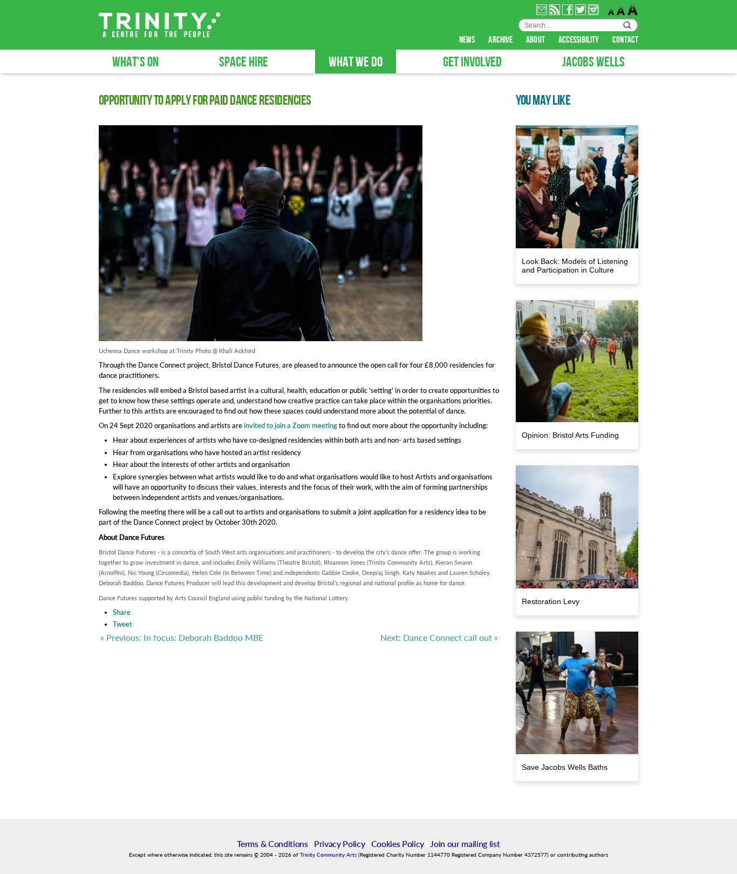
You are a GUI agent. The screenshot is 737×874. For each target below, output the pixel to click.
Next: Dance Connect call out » (439, 637)
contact (625, 40)
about (536, 40)
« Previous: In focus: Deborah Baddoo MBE (181, 637)
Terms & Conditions (272, 843)
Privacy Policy (339, 843)
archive (501, 40)
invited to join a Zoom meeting (290, 425)
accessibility (579, 40)
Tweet (122, 624)
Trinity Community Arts (329, 855)
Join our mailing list (465, 843)
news (468, 40)
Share (122, 612)
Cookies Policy (398, 843)
